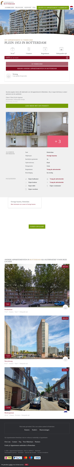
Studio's (34, 430)
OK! (26, 464)
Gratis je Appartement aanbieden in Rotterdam (20, 445)
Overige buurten (52, 155)
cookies (11, 464)
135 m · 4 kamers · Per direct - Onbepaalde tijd (17, 415)
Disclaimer (21, 452)
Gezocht (27, 7)
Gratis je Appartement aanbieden (53, 8)
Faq (20, 442)
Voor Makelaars (28, 442)
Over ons (7, 442)
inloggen (19, 7)
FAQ (34, 7)
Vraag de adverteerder (54, 169)
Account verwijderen (42, 452)
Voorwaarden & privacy (11, 452)
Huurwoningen (44, 430)
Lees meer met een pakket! (37, 106)
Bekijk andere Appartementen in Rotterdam (37, 68)
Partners (37, 442)
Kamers (27, 430)
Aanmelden (9, 7)
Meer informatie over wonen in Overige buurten (23, 204)
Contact (14, 442)
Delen (65, 267)
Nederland (37, 450)
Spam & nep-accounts (30, 452)
